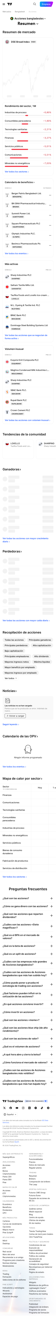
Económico (7, 1204)
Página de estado (36, 1272)
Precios (32, 1162)
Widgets (32, 1282)
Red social (7, 1251)
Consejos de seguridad (39, 1264)
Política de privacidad (38, 1253)
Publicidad (33, 1304)
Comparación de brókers (39, 1181)
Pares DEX (7, 1179)
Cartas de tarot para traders (41, 1234)
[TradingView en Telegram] (36, 1108)
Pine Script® (8, 1232)
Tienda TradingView (37, 1231)
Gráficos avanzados (37, 1291)
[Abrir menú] (3, 4)
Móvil (5, 1240)
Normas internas (10, 1263)
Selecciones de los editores (14, 1280)
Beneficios (7, 1207)
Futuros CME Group (37, 1192)
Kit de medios (35, 1223)
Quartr (16, 1142)
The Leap (33, 1184)
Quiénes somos (35, 1209)
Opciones (7, 1227)
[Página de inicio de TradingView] (9, 4)
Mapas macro (8, 1229)
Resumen (33, 1176)
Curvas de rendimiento (12, 1224)
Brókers (32, 1179)
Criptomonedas (9, 1174)
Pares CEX (7, 1177)
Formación (7, 1277)
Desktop (6, 1243)
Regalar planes (35, 1168)
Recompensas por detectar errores (40, 1268)
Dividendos (7, 1210)
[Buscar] (34, 4)
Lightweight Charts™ (37, 1288)
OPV (4, 1213)
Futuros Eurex (35, 1195)
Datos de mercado (37, 1165)
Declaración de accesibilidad (35, 1260)
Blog (31, 1214)
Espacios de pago (10, 1296)
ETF (4, 1168)
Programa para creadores (13, 1260)
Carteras (6, 1221)
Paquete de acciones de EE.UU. (39, 1199)
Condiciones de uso (37, 1245)
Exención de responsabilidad (36, 1249)
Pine (4, 1182)
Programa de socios (37, 1310)
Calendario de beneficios (19, 182)
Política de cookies (37, 1256)
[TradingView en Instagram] (23, 1108)
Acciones (6, 1165)
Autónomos (7, 1293)
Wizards (6, 1291)
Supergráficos (9, 1157)
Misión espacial (35, 1211)
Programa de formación (39, 1312)
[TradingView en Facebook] (11, 1108)
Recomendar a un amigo (13, 1257)
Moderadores (8, 1266)
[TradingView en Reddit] (48, 1108)
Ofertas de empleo (37, 1220)
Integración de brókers (38, 1307)
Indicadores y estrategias (13, 1288)
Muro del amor (9, 1254)
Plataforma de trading (38, 1294)
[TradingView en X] (4, 1108)
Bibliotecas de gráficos (38, 1285)
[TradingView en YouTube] (17, 1108)
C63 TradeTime (35, 1237)
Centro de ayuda (36, 1217)
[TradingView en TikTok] (42, 1108)
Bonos (5, 1171)
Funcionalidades (36, 1159)
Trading (6, 1274)
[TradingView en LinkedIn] (29, 1108)
